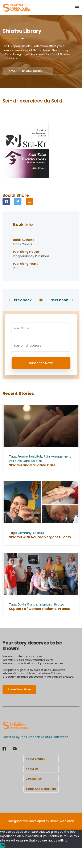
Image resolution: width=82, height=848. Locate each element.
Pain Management (57, 456)
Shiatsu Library (32, 71)
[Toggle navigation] (77, 7)
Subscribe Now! (41, 363)
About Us (32, 769)
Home (11, 71)
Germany (25, 533)
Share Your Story (19, 689)
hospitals (35, 456)
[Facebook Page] (4, 749)
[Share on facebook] (6, 201)
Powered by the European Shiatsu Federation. (36, 737)
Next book (59, 300)
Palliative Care (19, 461)
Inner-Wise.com (62, 821)
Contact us (34, 779)
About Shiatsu (35, 759)
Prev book (22, 300)
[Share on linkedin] (29, 201)
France (23, 456)
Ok (2, 845)
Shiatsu (36, 461)
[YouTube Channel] (15, 749)
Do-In (22, 604)
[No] (5, 846)
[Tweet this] (17, 201)
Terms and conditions (41, 789)
